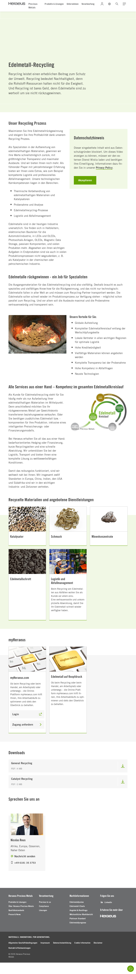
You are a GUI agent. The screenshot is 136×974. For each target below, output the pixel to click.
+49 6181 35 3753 (25, 862)
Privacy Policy (104, 167)
